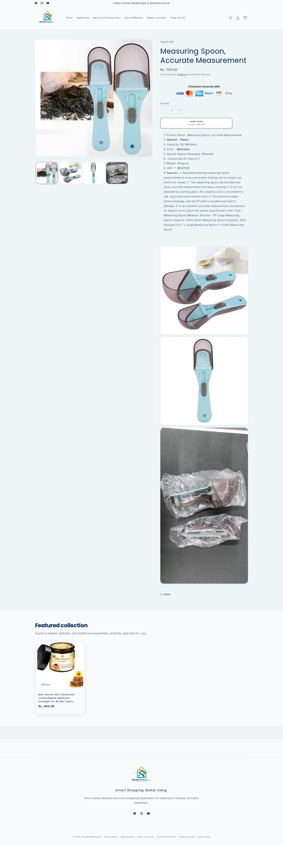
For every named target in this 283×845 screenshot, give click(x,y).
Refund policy (127, 836)
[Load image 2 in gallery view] (70, 173)
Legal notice (204, 836)
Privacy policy (111, 836)
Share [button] (167, 594)
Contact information (166, 836)
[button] (230, 17)
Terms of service (145, 836)
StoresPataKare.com (91, 837)
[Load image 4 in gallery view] (117, 173)
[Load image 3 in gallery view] (93, 173)
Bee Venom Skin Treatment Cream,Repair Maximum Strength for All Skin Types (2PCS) (56, 698)
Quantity (164, 103)
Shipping (181, 74)
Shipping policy (187, 836)
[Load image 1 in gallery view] (47, 173)
